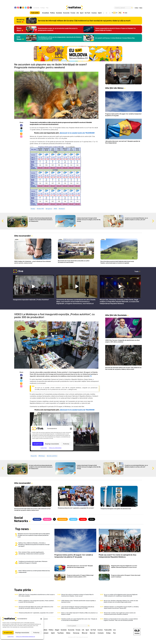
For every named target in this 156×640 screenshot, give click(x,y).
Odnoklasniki (21, 134)
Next (155, 219)
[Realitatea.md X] (21, 7)
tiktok (31, 8)
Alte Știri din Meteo (114, 88)
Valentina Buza (42, 320)
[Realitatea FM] (114, 12)
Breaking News (20, 20)
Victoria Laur (41, 71)
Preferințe (36, 632)
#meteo (33, 208)
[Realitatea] (84, 8)
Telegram (21, 131)
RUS (141, 8)
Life (77, 13)
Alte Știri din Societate (116, 315)
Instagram (47, 519)
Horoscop (76, 633)
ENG (136, 8)
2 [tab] (77, 306)
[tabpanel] (33, 288)
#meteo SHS (40, 208)
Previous (1, 219)
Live (126, 12)
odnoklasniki (23, 8)
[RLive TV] (18, 271)
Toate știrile (35, 13)
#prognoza (49, 208)
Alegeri (57, 630)
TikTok (92, 519)
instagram (18, 8)
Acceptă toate (8, 632)
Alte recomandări (22, 236)
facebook (15, 8)
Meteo (31, 71)
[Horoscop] (103, 13)
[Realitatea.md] (136, 631)
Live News (19, 38)
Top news (22, 529)
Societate (59, 13)
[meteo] (110, 13)
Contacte (36, 8)
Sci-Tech (87, 13)
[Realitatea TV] (120, 12)
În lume (73, 13)
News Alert (19, 29)
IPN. (91, 376)
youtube (28, 8)
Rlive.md (84, 633)
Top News (60, 633)
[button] (41, 619)
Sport (81, 13)
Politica (52, 13)
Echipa (43, 8)
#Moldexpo (42, 456)
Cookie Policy (10, 636)
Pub (47, 8)
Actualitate (45, 13)
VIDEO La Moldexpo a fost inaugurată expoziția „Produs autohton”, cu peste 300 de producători (54, 316)
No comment (44, 633)
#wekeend (62, 208)
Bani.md (92, 633)
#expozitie (34, 456)
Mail (21, 136)
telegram (26, 8)
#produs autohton (52, 456)
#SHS (55, 208)
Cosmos (94, 13)
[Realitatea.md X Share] (21, 128)
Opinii (100, 13)
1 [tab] (76, 306)
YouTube (82, 519)
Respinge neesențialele (22, 632)
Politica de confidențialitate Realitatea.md (25, 636)
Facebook (21, 125)
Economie (66, 13)
